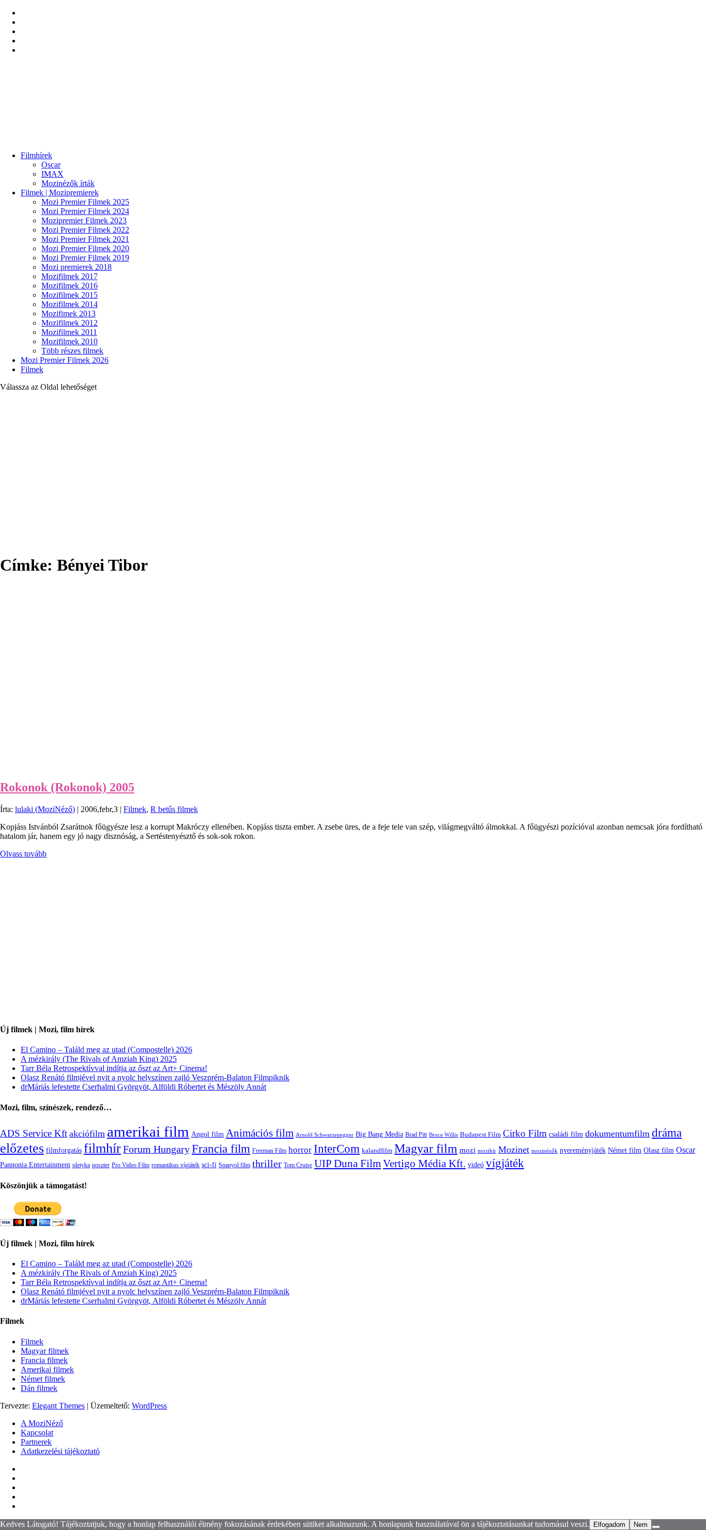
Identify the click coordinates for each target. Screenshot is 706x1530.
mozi (467, 1150)
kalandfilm (377, 1150)
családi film (566, 1134)
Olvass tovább (23, 853)
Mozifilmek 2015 (69, 294)
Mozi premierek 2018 (76, 267)
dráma (667, 1132)
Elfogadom (609, 1524)
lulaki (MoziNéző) (45, 809)
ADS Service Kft (33, 1133)
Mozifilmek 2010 (69, 341)
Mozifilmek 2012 (69, 322)
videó (476, 1165)
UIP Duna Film (347, 1163)
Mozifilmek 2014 (69, 304)
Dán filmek (39, 1388)
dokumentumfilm (617, 1133)
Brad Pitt (416, 1134)
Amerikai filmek (47, 1369)
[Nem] (656, 1526)
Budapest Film (480, 1134)
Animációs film (260, 1133)
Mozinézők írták (68, 183)
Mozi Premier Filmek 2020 (85, 248)
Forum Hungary (156, 1149)
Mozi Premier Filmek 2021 (85, 239)
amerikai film (148, 1131)
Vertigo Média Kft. (424, 1163)
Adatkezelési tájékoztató (60, 1451)
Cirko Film (525, 1133)
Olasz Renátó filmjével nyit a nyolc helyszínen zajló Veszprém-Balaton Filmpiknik (155, 1077)
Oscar (50, 164)
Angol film (207, 1134)
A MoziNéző (42, 1423)
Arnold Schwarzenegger (325, 1134)
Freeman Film (269, 1150)
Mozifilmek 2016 (69, 285)
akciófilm (87, 1133)
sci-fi (209, 1165)
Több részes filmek (72, 350)
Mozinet (513, 1149)
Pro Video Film (130, 1165)
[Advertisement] (353, 472)
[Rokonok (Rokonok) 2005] (66, 765)
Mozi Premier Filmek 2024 (85, 211)
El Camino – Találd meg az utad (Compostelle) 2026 (106, 1049)
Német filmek (43, 1378)
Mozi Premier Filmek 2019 (85, 257)
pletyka (81, 1165)
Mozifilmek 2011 (69, 332)
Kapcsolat (37, 1432)
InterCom (337, 1148)
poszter (101, 1165)
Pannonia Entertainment (35, 1165)
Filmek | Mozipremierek (60, 192)
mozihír (487, 1151)
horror (300, 1150)
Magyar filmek (45, 1351)
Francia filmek (44, 1360)
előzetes (22, 1148)
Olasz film (658, 1150)
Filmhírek (36, 155)
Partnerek (36, 1441)
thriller (267, 1163)
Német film (624, 1150)
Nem (641, 1524)
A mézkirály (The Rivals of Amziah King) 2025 (99, 1058)
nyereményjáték (583, 1150)
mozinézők (544, 1151)
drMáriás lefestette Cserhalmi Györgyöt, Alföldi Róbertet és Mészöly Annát (143, 1086)
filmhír (102, 1148)
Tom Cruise (298, 1165)
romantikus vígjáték (175, 1165)
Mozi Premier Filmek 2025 (85, 201)
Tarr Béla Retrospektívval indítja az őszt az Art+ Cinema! (114, 1068)
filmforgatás (64, 1150)
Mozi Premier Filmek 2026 (65, 360)
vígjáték (505, 1163)
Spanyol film (234, 1165)
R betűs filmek (174, 809)
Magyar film (425, 1148)
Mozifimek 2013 (68, 313)
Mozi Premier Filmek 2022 (85, 229)
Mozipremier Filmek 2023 (84, 220)
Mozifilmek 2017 (69, 276)
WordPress (149, 1405)
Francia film (221, 1148)
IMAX (52, 174)
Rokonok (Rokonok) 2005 (67, 787)
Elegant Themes (58, 1405)
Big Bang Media (379, 1134)
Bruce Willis (443, 1134)
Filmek (32, 369)
